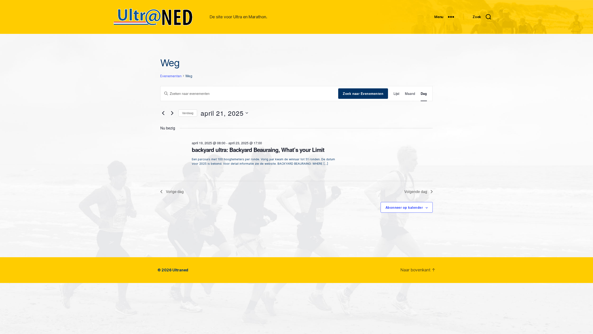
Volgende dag (415, 191)
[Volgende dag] (172, 113)
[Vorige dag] (163, 113)
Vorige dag (175, 191)
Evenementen (171, 76)
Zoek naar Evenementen (363, 93)
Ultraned (180, 270)
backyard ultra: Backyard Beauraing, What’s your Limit (258, 150)
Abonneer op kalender (404, 207)
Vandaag (187, 113)
